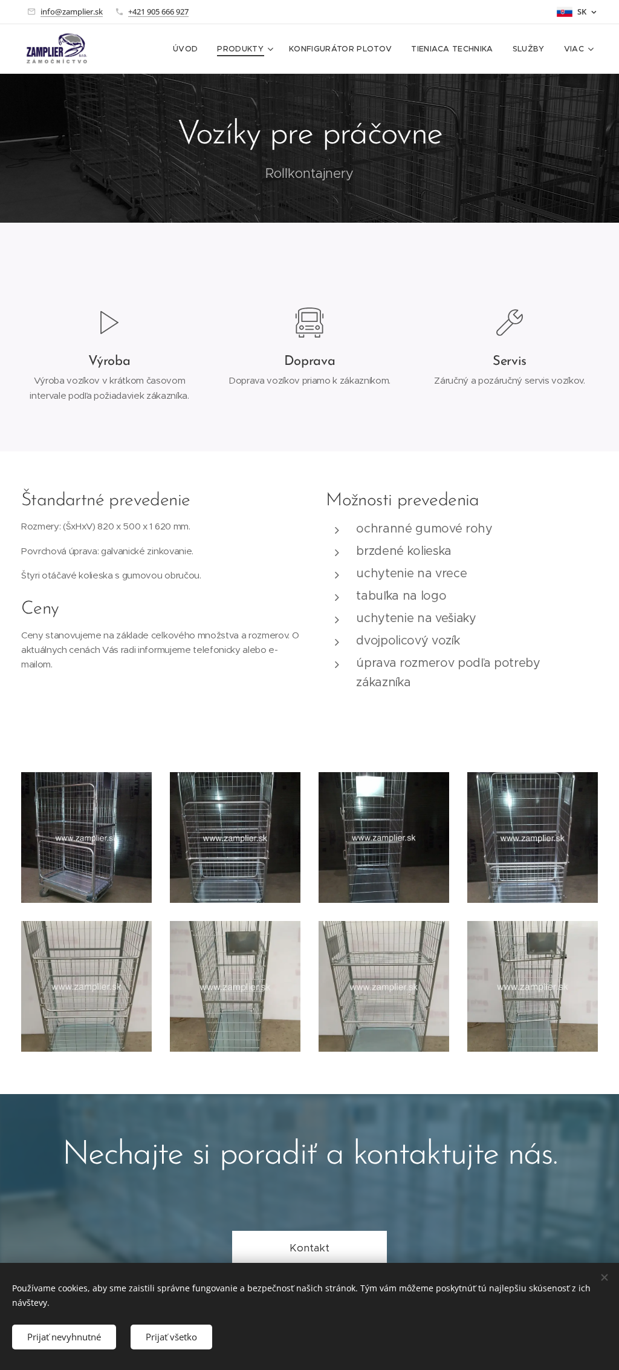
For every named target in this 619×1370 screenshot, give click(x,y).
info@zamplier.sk (72, 11)
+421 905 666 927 (158, 11)
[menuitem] (188, 49)
